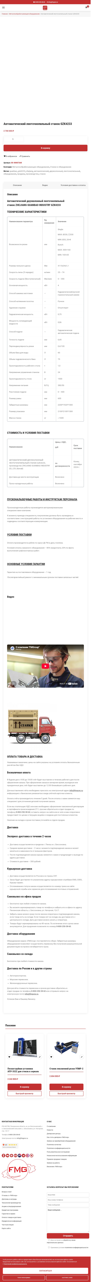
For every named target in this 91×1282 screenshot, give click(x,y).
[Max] (31, 1155)
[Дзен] (11, 1155)
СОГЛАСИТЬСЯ (45, 1271)
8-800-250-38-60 (23, 812)
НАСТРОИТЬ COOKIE (67, 1277)
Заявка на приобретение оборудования (61, 1141)
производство (32, 174)
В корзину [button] (24, 1087)
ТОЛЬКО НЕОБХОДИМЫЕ (23, 1277)
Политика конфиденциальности (58, 1148)
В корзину (45, 148)
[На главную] (45, 7)
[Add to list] (9, 1057)
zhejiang (29, 171)
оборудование (10, 174)
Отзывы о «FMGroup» (9, 1195)
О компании (51, 1126)
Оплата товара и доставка (11, 1217)
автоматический (41, 171)
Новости (50, 1130)
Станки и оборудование (60, 167)
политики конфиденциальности (76, 1247)
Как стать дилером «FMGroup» (58, 1137)
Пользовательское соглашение (58, 1152)
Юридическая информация (12, 1221)
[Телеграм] (23, 1155)
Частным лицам (8, 1225)
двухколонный (56, 171)
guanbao (13, 171)
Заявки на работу (53, 1163)
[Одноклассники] (3, 1155)
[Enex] (27, 1155)
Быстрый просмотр (24, 1093)
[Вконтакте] (7, 1155)
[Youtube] (15, 1155)
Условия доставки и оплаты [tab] (73, 185)
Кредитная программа (10, 1210)
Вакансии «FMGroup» (54, 1166)
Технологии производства (11, 1203)
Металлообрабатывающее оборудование (30, 167)
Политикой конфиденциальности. (15, 1264)
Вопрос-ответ (7, 1192)
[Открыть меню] (3, 7)
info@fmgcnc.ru (22, 1138)
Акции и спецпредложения (11, 1206)
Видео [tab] (45, 185)
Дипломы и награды (9, 1199)
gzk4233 (21, 171)
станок (43, 174)
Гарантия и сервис (8, 1214)
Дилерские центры (54, 1133)
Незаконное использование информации (62, 1155)
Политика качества (54, 1144)
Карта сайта (6, 1228)
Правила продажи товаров (57, 1159)
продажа (21, 174)
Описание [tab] (17, 185)
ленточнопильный (72, 171)
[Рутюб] (19, 1155)
